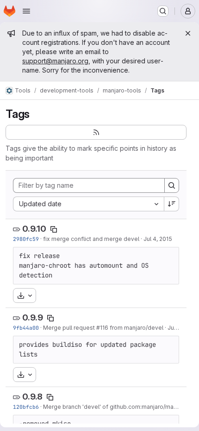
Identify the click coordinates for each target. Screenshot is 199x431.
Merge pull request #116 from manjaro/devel (103, 327)
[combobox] (88, 204)
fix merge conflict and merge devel (91, 238)
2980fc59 (26, 238)
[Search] (171, 185)
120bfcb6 (26, 406)
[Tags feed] (96, 132)
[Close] (187, 33)
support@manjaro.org (55, 61)
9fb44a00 (26, 327)
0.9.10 (34, 228)
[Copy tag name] (53, 229)
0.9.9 (32, 317)
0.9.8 (32, 396)
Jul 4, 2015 (157, 238)
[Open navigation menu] (26, 11)
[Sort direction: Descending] (171, 204)
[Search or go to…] (162, 11)
